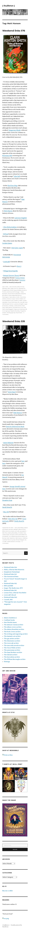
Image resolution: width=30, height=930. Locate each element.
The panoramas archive (12, 650)
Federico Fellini (18, 300)
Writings (7, 661)
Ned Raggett (9, 309)
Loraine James (7, 243)
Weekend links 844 (10, 567)
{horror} (16, 288)
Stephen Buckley (15, 311)
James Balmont (8, 443)
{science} (9, 292)
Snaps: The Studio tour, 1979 (13, 588)
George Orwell (14, 534)
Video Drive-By (12, 519)
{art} (11, 286)
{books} (14, 286)
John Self (17, 176)
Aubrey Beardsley (13, 533)
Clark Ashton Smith (14, 297)
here (23, 461)
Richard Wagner (20, 539)
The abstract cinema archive (13, 625)
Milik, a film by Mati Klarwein (14, 569)
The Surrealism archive (12, 657)
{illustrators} (22, 288)
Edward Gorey (10, 300)
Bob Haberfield (13, 295)
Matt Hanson (9, 307)
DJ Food (5, 234)
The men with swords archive (14, 645)
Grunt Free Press (12, 302)
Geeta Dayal (12, 392)
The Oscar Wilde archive (12, 648)
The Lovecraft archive (11, 643)
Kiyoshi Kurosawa (20, 536)
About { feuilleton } (10, 618)
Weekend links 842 (10, 583)
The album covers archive (12, 627)
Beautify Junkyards (21, 293)
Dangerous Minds (15, 130)
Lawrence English (20, 218)
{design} (15, 529)
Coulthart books (9, 620)
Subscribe (15, 849)
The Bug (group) (11, 312)
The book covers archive (12, 631)
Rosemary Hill (7, 155)
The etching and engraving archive (16, 634)
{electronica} (20, 286)
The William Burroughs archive (14, 659)
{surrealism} (23, 531)
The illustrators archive (12, 641)
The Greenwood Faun (11, 576)
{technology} (15, 292)
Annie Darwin (11, 293)
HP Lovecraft (21, 302)
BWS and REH (8, 586)
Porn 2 (19, 266)
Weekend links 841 (10, 590)
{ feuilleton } (8, 6)
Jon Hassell (12, 536)
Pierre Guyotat (11, 539)
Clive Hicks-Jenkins (10, 227)
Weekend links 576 (13, 30)
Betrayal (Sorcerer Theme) (11, 275)
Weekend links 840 (10, 597)
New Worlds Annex (10, 622)
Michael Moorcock (18, 307)
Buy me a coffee (7, 891)
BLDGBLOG (5, 295)
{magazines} (5, 290)
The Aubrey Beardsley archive (14, 629)
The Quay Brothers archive (13, 652)
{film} (9, 288)
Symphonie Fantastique (12, 572)
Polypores (16, 309)
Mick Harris (8, 211)
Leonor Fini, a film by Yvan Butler (15, 592)
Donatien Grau (7, 500)
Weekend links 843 (10, 574)
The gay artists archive (12, 638)
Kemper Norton (9, 304)
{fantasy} (4, 288)
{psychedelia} (18, 290)
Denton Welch (19, 298)
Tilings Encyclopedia (10, 271)
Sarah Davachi (7, 507)
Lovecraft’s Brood (10, 595)
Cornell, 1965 (8, 599)
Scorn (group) (6, 311)
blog (12, 185)
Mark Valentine (11, 538)
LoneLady (6, 261)
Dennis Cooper (11, 298)
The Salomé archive (10, 654)
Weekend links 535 (13, 321)
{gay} (12, 288)
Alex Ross (4, 533)
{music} (12, 290)
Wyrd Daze (19, 312)
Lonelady (10, 305)
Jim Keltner (5, 536)
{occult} (17, 531)
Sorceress (22, 280)
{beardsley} (21, 527)
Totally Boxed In (19, 521)
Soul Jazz (17, 541)
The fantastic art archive (12, 636)
